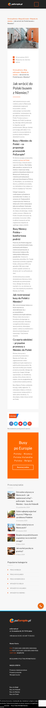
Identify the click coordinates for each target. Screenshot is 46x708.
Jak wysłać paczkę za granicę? (24, 549)
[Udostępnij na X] (16, 424)
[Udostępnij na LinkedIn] (25, 424)
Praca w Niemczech (17, 579)
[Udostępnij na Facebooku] (11, 424)
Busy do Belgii (14, 687)
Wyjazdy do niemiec (23, 60)
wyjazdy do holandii (18, 588)
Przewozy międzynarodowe (18, 670)
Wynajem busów (15, 675)
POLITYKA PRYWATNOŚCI (27, 659)
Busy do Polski (14, 694)
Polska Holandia (23, 457)
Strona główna (12, 19)
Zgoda (6, 706)
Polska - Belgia (23, 460)
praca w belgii (15, 570)
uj (23, 467)
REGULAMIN (14, 659)
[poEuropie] (16, 4)
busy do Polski (24, 160)
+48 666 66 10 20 (15, 636)
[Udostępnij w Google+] (29, 424)
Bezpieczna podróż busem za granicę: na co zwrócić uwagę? (27, 538)
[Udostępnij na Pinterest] (20, 424)
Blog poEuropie (24, 19)
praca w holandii (16, 574)
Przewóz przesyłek (15, 672)
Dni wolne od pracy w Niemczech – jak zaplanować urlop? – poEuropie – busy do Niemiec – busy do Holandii (27, 498)
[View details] (11, 495)
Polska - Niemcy (23, 453)
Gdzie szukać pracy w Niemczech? (25, 526)
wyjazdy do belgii (17, 583)
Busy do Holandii (15, 689)
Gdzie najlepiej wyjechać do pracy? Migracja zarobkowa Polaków (26, 514)
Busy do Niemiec (15, 692)
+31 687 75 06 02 (28, 636)
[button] (41, 606)
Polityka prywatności (19, 706)
